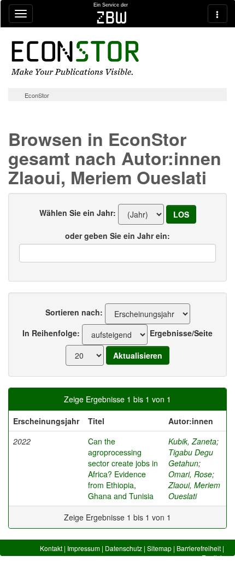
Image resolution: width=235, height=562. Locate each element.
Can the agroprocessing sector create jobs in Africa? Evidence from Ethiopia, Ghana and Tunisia (123, 468)
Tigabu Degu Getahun (190, 458)
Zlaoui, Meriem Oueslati (194, 490)
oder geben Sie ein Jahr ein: (117, 235)
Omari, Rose (190, 474)
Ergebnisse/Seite (181, 332)
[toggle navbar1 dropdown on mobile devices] (21, 13)
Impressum (83, 548)
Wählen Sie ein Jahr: (77, 212)
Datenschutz (123, 548)
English (213, 557)
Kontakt (51, 548)
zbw (111, 17)
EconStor (37, 95)
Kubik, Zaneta (192, 441)
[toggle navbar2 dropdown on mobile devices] (217, 13)
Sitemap (159, 548)
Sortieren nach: (74, 312)
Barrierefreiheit (199, 548)
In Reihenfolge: (51, 332)
